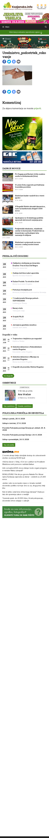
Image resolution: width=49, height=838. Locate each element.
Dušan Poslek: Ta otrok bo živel (26, 281)
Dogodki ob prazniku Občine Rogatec (28, 367)
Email (18, 61)
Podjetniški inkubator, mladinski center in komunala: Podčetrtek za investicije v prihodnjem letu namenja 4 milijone (29, 232)
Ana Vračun (24, 394)
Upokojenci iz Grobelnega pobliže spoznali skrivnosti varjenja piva (29, 219)
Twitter (9, 61)
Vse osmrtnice (9, 406)
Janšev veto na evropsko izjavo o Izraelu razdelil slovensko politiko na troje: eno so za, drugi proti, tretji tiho (23, 485)
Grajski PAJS (18, 317)
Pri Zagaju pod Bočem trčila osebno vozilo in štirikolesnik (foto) (30, 175)
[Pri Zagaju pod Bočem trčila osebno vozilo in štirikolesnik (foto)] (7, 177)
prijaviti (37, 108)
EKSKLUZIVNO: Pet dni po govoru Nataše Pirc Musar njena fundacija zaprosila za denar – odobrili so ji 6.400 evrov (24, 476)
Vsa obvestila (9, 445)
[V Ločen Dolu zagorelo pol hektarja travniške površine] (7, 188)
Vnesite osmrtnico (24, 406)
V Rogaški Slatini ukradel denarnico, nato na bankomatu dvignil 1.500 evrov (30, 208)
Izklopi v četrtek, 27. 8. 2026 (14, 423)
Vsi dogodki (8, 376)
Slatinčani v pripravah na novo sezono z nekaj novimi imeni (27, 243)
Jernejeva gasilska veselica (24, 325)
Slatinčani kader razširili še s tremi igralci (29, 197)
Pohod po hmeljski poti (22, 290)
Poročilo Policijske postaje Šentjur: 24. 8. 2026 (22, 435)
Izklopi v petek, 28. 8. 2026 (13, 419)
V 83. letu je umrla (25, 391)
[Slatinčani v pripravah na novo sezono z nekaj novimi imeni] (7, 245)
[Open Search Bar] (45, 27)
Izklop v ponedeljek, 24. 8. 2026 (15, 439)
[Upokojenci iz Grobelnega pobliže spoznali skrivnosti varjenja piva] (7, 221)
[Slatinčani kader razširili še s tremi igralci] (7, 199)
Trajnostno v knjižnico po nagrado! (27, 339)
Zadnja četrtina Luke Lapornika (26, 273)
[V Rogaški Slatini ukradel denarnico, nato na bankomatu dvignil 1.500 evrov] (7, 209)
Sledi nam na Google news (14, 61)
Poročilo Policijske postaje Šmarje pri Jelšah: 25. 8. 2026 (24, 429)
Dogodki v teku (9, 334)
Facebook (4, 61)
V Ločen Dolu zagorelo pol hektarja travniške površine (29, 186)
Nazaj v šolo (18, 308)
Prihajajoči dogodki (15, 255)
